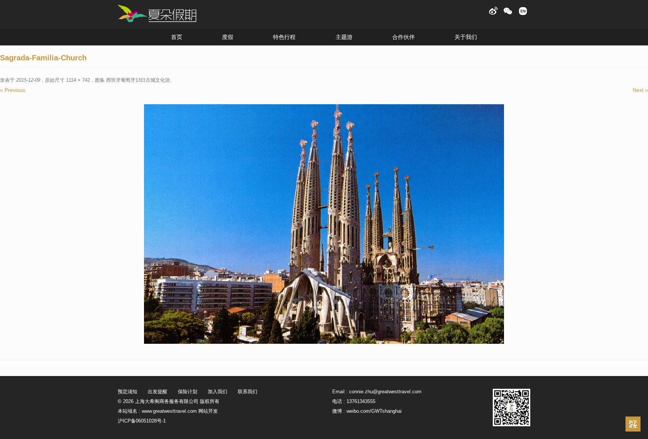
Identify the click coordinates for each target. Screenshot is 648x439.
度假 (227, 37)
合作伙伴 (403, 37)
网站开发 (208, 411)
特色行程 (284, 37)
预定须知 (127, 391)
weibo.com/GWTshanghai (374, 411)
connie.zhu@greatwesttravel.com (385, 391)
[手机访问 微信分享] (633, 424)
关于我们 (465, 37)
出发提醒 (157, 391)
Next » (640, 90)
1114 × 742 (78, 80)
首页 (176, 37)
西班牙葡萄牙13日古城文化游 (138, 80)
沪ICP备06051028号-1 (142, 421)
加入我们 (217, 391)
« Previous (12, 90)
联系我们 (247, 391)
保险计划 (187, 391)
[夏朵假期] (157, 13)
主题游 (344, 37)
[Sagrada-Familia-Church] (324, 224)
